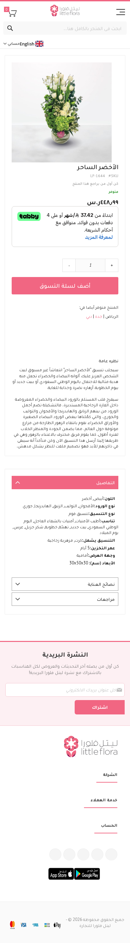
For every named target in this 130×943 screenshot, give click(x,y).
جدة (98, 316)
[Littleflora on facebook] (111, 854)
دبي (89, 316)
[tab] (65, 482)
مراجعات (106, 599)
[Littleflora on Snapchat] (55, 854)
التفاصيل (105, 483)
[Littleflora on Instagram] (83, 854)
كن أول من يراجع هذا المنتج (95, 183)
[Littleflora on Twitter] (97, 854)
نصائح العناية (101, 584)
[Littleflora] (65, 11)
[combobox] (65, 28)
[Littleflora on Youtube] (69, 854)
